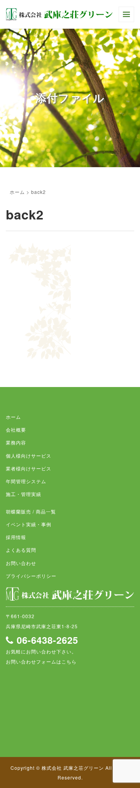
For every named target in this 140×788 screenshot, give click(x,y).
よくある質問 (21, 549)
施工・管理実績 (23, 494)
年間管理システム (26, 481)
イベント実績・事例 (28, 524)
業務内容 (16, 442)
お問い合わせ (21, 563)
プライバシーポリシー (31, 575)
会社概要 (16, 429)
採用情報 (16, 537)
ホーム (17, 191)
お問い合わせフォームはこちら (41, 661)
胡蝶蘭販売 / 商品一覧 (31, 511)
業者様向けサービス (28, 468)
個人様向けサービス (28, 455)
